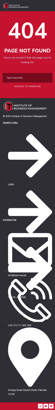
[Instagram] (40, 406)
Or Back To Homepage (27, 86)
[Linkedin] (51, 406)
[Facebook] (45, 406)
